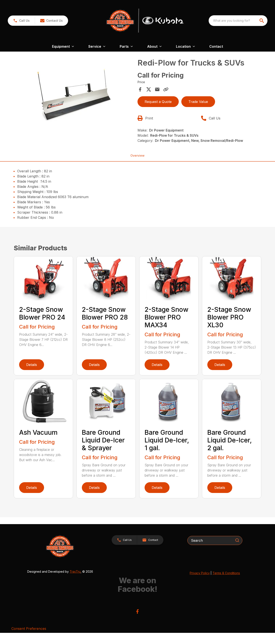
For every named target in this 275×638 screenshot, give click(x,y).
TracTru (75, 571)
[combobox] (238, 20)
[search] (262, 21)
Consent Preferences (28, 628)
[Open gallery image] (74, 93)
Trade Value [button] (198, 101)
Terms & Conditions (226, 573)
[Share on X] (148, 89)
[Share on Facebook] (140, 89)
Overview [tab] (137, 155)
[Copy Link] (165, 89)
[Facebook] (137, 611)
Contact (216, 46)
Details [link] (31, 365)
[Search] (237, 540)
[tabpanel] (74, 94)
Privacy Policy (200, 573)
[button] (21, 20)
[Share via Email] (157, 89)
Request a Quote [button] (158, 101)
